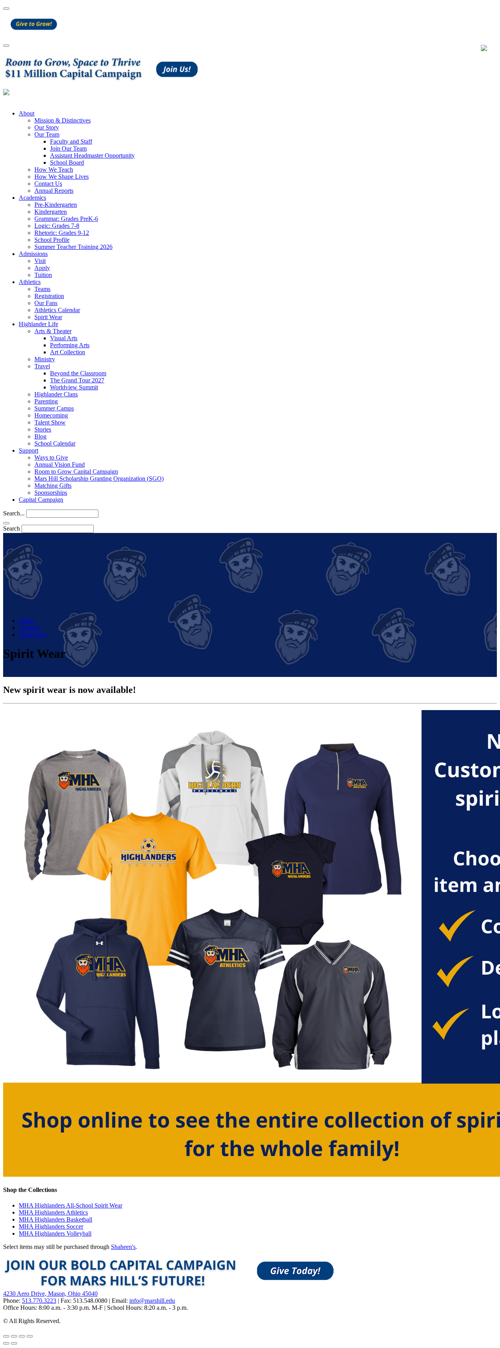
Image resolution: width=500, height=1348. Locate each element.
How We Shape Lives (61, 176)
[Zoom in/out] (30, 1336)
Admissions (33, 253)
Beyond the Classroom (78, 373)
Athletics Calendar (57, 310)
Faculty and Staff (71, 141)
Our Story (46, 127)
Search (11, 528)
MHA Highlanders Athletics (53, 1212)
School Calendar (54, 443)
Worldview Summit (74, 387)
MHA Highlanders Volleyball (55, 1233)
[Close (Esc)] (6, 1336)
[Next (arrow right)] (14, 1343)
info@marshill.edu (152, 1300)
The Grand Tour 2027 (77, 380)
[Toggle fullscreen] (22, 1336)
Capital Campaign (41, 499)
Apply (42, 268)
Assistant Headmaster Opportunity (92, 155)
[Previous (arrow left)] (6, 1343)
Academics (32, 197)
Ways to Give (51, 457)
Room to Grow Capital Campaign (76, 471)
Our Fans (45, 303)
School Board (67, 162)
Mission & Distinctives (62, 120)
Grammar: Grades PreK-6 (66, 218)
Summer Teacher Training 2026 (73, 246)
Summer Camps (54, 408)
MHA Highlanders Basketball (55, 1219)
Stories (42, 429)
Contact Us (48, 183)
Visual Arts (63, 338)
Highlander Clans (56, 394)
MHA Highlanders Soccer (51, 1226)
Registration (49, 296)
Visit (40, 261)
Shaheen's (123, 1246)
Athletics (30, 282)
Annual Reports (53, 190)
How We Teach (53, 169)
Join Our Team (68, 148)
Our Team (46, 134)
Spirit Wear (48, 317)
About (26, 113)
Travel (42, 366)
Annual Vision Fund (59, 464)
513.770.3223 (39, 1300)
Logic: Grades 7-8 (56, 225)
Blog (40, 436)
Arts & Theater (52, 331)
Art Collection (67, 352)
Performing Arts (69, 345)
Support (28, 450)
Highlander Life (38, 324)
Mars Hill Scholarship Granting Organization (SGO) (99, 478)
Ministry (44, 359)
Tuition (43, 275)
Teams (42, 289)
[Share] (14, 1336)
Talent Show (50, 422)
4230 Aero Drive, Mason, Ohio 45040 (50, 1293)
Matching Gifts (52, 485)
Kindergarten (50, 211)
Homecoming (51, 415)
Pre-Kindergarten (55, 204)
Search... (14, 513)
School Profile (52, 239)
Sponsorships (50, 492)
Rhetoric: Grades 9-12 (61, 232)
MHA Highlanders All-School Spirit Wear (70, 1205)
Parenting (46, 401)
